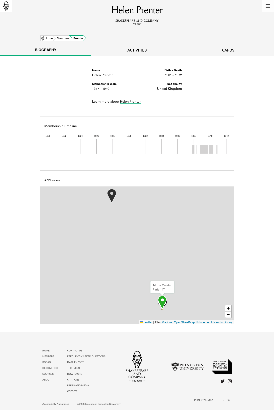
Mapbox (167, 322)
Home (49, 38)
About (46, 380)
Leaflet (147, 322)
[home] (6, 6)
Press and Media (78, 386)
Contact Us (74, 351)
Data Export (75, 362)
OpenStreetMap (184, 322)
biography (45, 50)
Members (63, 38)
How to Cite (74, 374)
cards (228, 51)
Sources (48, 374)
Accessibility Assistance (55, 404)
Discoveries (50, 368)
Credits (72, 391)
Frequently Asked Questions (86, 356)
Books (46, 362)
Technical (74, 368)
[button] (268, 6)
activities (137, 51)
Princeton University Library (214, 322)
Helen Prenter (130, 101)
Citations (73, 380)
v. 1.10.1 (227, 400)
